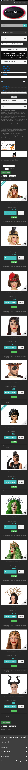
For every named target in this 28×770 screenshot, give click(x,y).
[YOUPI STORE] (14, 12)
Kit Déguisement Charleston (14, 472)
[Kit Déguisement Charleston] (14, 460)
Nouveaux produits (10, 101)
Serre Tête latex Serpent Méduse (14, 561)
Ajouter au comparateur (20, 221)
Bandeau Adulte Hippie (14, 203)
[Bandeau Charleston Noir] (14, 236)
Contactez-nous (17, 2)
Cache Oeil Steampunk (14, 382)
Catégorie (5, 74)
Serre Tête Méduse (14, 606)
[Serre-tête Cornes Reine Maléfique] (14, 684)
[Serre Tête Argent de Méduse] (14, 505)
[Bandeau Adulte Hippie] (14, 191)
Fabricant (5, 90)
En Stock (5, 88)
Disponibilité (6, 86)
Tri (1, 165)
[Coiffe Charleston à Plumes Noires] (14, 415)
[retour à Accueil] (2, 44)
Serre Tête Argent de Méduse (14, 517)
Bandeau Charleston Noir (14, 247)
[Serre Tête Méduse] (14, 594)
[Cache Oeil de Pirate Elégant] (14, 325)
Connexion (24, 2)
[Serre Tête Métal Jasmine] (14, 639)
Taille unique (6, 68)
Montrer (3, 168)
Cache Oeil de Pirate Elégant (14, 337)
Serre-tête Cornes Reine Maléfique (14, 696)
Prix (4, 79)
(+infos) (25, 57)
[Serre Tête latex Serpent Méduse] (14, 550)
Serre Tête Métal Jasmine (14, 651)
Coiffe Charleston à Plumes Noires (14, 427)
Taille (6, 66)
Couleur (6, 70)
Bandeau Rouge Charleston (14, 292)
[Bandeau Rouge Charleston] (14, 280)
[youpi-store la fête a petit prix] (14, 0)
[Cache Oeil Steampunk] (14, 370)
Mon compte (5, 757)
